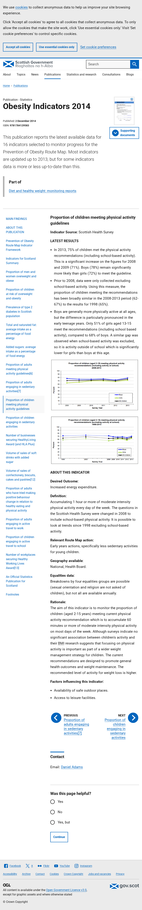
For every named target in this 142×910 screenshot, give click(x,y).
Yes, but (64, 822)
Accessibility (10, 873)
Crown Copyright (73, 873)
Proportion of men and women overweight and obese (21, 276)
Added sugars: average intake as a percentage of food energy (21, 351)
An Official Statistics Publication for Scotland (19, 581)
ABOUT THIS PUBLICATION (15, 230)
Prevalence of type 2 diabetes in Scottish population (19, 311)
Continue (59, 837)
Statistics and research (81, 74)
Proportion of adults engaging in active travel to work (19, 524)
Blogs (130, 74)
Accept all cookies (18, 47)
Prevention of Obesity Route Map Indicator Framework (20, 245)
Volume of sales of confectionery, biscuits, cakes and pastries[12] (21, 475)
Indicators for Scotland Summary (21, 261)
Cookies (54, 873)
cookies (21, 7)
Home (6, 85)
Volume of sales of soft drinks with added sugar (21, 457)
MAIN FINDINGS (16, 219)
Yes (60, 802)
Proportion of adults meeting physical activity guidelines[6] (19, 369)
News (34, 74)
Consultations (111, 74)
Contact (40, 873)
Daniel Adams (72, 767)
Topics (21, 74)
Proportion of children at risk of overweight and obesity (20, 294)
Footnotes (12, 594)
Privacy (120, 873)
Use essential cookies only (56, 47)
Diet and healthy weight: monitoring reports (42, 191)
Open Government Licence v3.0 (66, 890)
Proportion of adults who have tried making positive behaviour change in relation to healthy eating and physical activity (21, 499)
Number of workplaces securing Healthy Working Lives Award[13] (20, 561)
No (60, 812)
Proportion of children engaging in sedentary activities (20, 422)
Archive (26, 873)
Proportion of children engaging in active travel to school (20, 541)
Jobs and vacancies (99, 873)
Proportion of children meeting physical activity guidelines (20, 404)
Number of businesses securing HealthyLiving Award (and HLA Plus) (21, 440)
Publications (52, 74)
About (7, 74)
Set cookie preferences (98, 47)
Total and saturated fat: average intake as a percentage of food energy (21, 331)
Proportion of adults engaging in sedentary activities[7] (20, 387)
